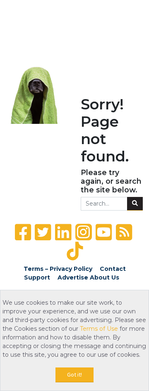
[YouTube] (104, 232)
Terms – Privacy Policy (58, 269)
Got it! (74, 374)
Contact (113, 269)
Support (37, 277)
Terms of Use (99, 328)
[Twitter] (43, 232)
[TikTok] (75, 251)
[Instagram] (83, 232)
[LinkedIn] (63, 232)
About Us (104, 277)
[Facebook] (23, 232)
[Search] (135, 204)
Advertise (73, 277)
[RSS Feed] (124, 232)
